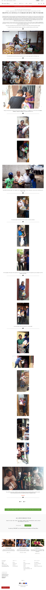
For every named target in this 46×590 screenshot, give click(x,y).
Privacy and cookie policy (37, 563)
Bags (2, 0)
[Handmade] (8, 543)
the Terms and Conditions (26, 528)
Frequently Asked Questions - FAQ (27, 568)
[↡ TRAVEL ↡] (37, 543)
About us (14, 562)
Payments (24, 564)
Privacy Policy (35, 528)
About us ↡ (21, 3)
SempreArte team (15, 563)
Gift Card (14, 0)
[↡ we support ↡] (23, 543)
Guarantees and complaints (26, 563)
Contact (3, 562)
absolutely (37, 553)
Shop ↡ (15, 3)
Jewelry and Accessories (9, 0)
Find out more (23, 552)
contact (30, 3)
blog (26, 3)
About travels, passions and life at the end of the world (24, 9)
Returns (24, 562)
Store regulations (36, 562)
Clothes (5, 0)
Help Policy (14, 564)
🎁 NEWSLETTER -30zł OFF (5, 587)
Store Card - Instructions (26, 567)
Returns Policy (36, 564)
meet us (8, 552)
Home (15, 9)
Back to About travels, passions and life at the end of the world (23, 509)
